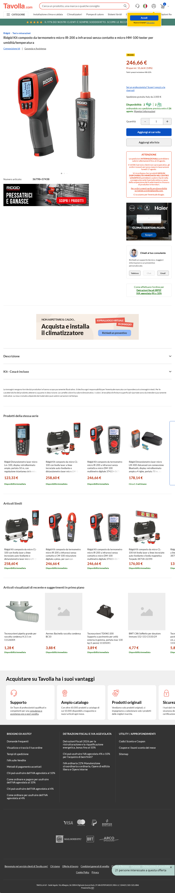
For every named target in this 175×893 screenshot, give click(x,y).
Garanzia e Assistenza (35, 48)
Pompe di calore (95, 14)
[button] (61, 173)
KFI (92, 888)
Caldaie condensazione (138, 14)
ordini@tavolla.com (154, 190)
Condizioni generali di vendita (95, 866)
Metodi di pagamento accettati (24, 766)
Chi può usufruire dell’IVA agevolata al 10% (31, 772)
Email (162, 273)
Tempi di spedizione (18, 753)
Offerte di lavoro (70, 866)
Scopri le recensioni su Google (97, 22)
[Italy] (145, 6)
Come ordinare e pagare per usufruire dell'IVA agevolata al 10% (28, 781)
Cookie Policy (82, 872)
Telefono (135, 273)
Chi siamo (55, 866)
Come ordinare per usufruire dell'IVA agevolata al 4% (27, 796)
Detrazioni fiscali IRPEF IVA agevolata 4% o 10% (149, 292)
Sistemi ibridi (115, 14)
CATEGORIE (18, 14)
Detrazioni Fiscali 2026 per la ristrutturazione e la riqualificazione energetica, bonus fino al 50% (83, 744)
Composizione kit (11, 48)
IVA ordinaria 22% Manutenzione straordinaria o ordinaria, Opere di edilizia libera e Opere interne (86, 766)
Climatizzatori (74, 14)
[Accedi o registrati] (153, 6)
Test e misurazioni (21, 33)
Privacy (95, 872)
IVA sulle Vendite (16, 760)
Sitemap (123, 753)
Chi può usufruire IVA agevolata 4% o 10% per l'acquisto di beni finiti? (86, 755)
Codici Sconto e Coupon (132, 741)
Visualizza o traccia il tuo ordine (24, 747)
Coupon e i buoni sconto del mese (137, 747)
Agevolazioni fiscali (165, 14)
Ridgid (6, 33)
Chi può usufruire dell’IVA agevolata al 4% (30, 788)
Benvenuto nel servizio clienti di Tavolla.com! (26, 866)
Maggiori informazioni (144, 111)
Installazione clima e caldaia (48, 14)
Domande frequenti (18, 741)
